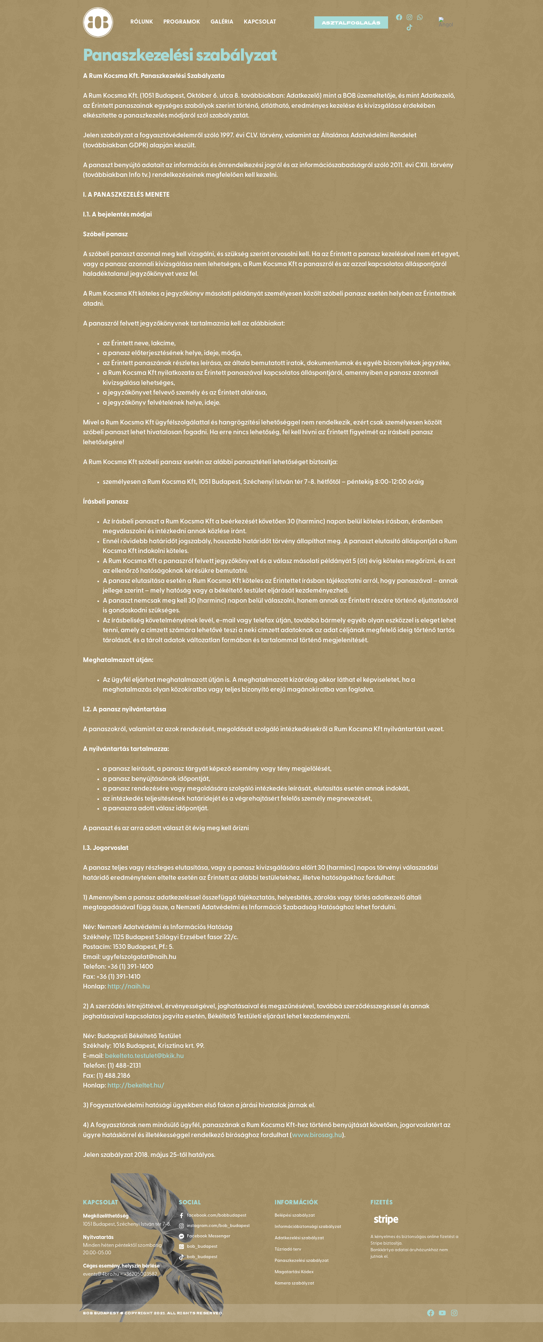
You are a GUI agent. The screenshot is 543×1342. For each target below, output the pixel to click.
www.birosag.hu (317, 1135)
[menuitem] (448, 22)
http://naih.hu (128, 986)
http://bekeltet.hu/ (135, 1085)
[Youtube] (442, 1313)
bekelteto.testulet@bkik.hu (144, 1056)
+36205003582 (140, 1274)
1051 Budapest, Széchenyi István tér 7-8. (127, 1224)
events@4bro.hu (101, 1274)
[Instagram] (409, 17)
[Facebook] (399, 17)
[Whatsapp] (420, 17)
